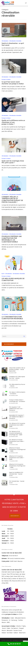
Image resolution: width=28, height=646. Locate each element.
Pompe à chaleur (6, 79)
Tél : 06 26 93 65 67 (9, 344)
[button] (26, 3)
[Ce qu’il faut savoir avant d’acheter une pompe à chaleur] (14, 66)
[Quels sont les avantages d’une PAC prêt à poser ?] (14, 145)
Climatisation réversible (15, 41)
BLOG (3, 273)
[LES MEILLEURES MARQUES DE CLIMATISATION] (14, 263)
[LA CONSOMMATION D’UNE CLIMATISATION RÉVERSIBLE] (14, 303)
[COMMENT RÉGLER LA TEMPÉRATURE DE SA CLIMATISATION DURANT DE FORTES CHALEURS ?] (14, 183)
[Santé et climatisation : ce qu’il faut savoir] (14, 30)
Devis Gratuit (15, 515)
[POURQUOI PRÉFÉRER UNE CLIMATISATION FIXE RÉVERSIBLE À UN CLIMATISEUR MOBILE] (14, 223)
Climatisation (5, 41)
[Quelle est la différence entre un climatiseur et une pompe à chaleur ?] (14, 104)
